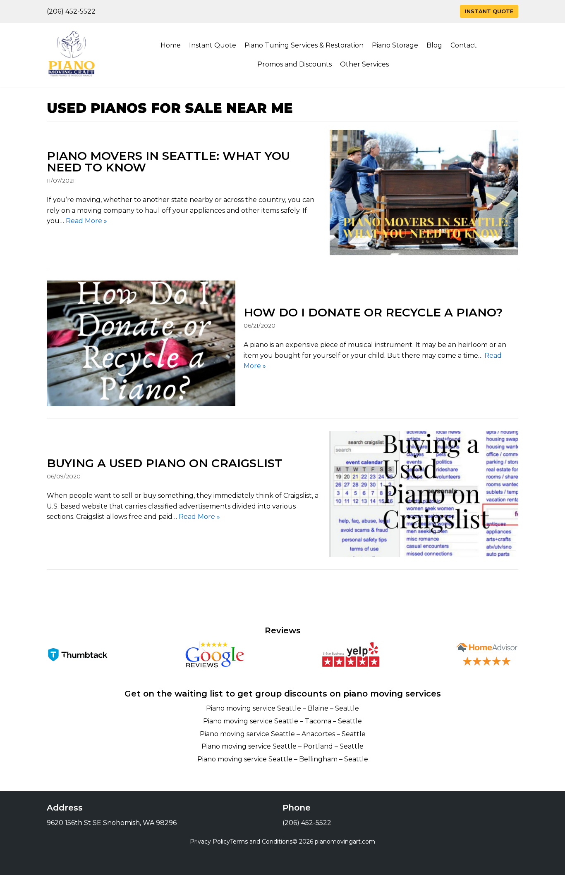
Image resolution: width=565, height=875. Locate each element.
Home (170, 45)
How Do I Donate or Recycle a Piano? (373, 312)
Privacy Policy (210, 841)
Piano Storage (395, 45)
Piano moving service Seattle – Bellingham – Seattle (282, 759)
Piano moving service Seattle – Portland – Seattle (282, 746)
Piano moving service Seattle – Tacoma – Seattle (282, 721)
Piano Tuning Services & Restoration (304, 45)
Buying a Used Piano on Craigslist (164, 463)
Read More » (86, 221)
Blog (434, 45)
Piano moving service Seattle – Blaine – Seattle (282, 708)
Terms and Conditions (261, 841)
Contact (463, 45)
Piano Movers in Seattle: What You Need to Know (168, 161)
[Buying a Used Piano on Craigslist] (424, 494)
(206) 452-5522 (71, 11)
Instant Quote (489, 11)
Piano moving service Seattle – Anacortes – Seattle (283, 734)
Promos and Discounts (294, 64)
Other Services (364, 64)
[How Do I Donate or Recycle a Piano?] (141, 343)
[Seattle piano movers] (71, 55)
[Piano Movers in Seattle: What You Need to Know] (424, 192)
